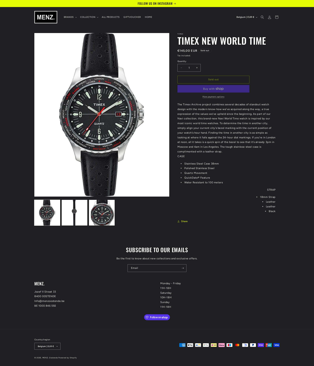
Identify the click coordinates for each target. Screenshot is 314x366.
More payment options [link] (213, 97)
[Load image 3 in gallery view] (102, 213)
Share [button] (184, 221)
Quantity (181, 61)
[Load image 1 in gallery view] (47, 213)
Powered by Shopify (67, 358)
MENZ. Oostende (50, 358)
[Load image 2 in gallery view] (74, 213)
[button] (70, 17)
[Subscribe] (182, 268)
